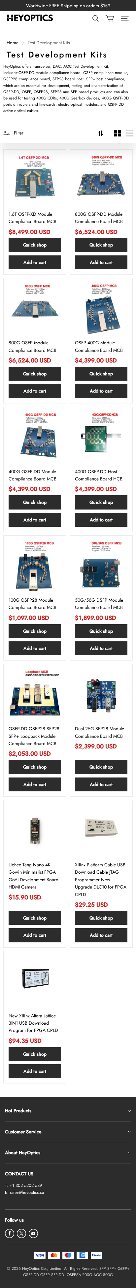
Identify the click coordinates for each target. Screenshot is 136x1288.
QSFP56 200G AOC (84, 1275)
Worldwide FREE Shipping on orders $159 (68, 5)
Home (12, 42)
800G (108, 1275)
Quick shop (35, 245)
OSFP (45, 1275)
